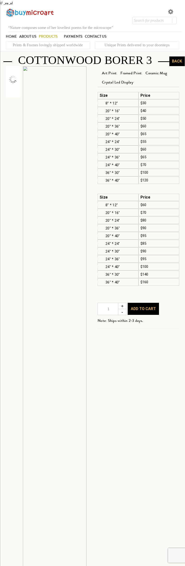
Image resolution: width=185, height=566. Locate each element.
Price (145, 95)
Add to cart (143, 308)
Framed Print (131, 73)
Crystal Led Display (117, 82)
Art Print (109, 73)
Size (103, 95)
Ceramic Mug (156, 73)
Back (177, 61)
